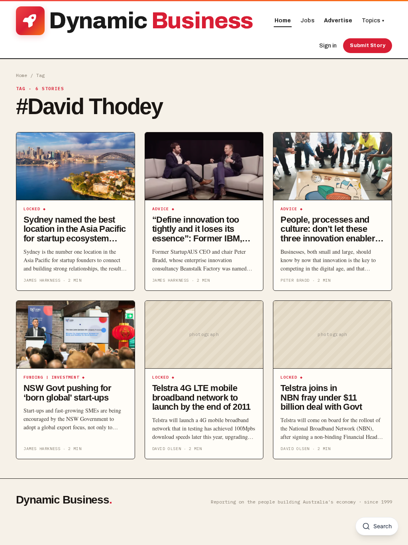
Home (283, 21)
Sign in (328, 46)
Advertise (338, 21)
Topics (373, 21)
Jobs (307, 21)
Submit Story (367, 45)
